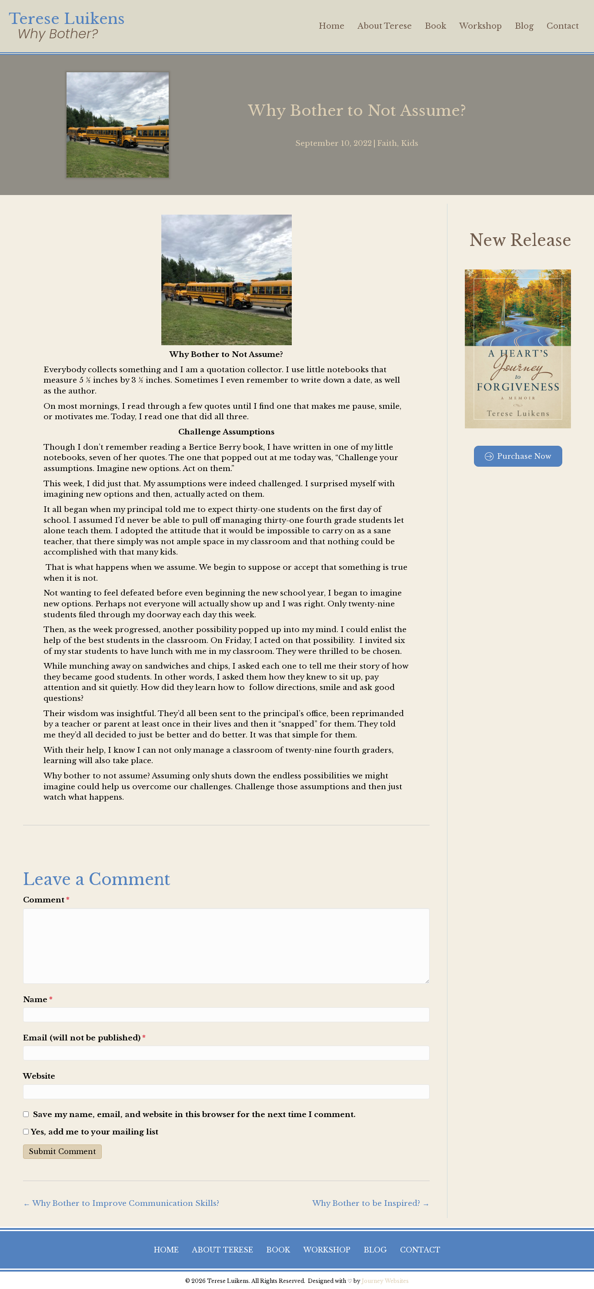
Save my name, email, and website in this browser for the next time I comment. (194, 1114)
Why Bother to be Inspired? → (371, 1203)
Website (39, 1076)
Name (38, 999)
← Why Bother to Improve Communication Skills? (121, 1203)
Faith (387, 143)
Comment (46, 900)
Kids (409, 143)
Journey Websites (385, 1281)
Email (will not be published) (84, 1038)
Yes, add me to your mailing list (93, 1132)
